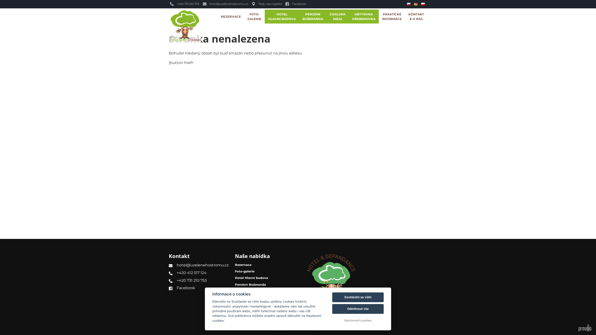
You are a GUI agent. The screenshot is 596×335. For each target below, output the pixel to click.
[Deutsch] (416, 4)
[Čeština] (409, 4)
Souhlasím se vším (358, 297)
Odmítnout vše (358, 309)
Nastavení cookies (358, 320)
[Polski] (423, 4)
